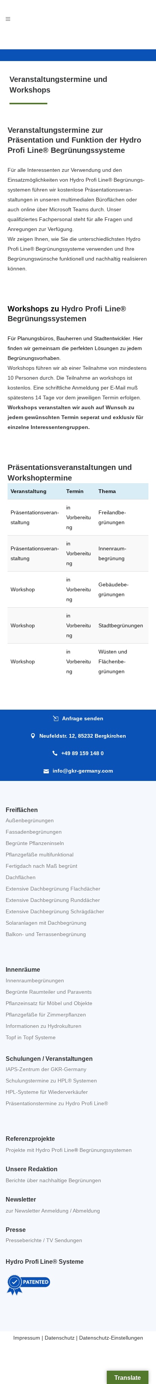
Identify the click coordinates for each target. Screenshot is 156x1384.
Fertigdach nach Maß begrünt (41, 866)
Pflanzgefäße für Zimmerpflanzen (46, 1015)
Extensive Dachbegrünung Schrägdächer (55, 911)
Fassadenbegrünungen (34, 832)
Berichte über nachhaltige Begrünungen (53, 1180)
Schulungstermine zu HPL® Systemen (51, 1081)
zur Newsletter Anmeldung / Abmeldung (53, 1211)
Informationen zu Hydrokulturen (43, 1026)
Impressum (26, 1338)
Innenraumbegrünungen (35, 980)
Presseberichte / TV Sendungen (44, 1240)
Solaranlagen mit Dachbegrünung (46, 923)
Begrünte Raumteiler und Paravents (49, 992)
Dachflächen (21, 877)
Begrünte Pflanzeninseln (35, 843)
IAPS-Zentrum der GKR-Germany (46, 1069)
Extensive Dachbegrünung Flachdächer (53, 889)
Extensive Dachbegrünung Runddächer (53, 900)
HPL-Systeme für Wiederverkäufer (47, 1092)
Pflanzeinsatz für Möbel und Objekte (49, 1003)
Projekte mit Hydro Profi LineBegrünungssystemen (69, 1150)
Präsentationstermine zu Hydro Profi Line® (57, 1103)
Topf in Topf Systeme (31, 1037)
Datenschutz (60, 1338)
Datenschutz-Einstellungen (111, 1338)
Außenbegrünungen (30, 820)
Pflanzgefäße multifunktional (39, 854)
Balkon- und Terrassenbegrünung (46, 934)
